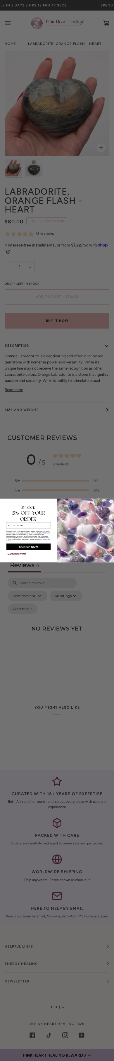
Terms (9, 541)
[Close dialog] (111, 501)
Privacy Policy (45, 539)
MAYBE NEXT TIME (17, 554)
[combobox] (10, 525)
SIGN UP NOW (28, 546)
